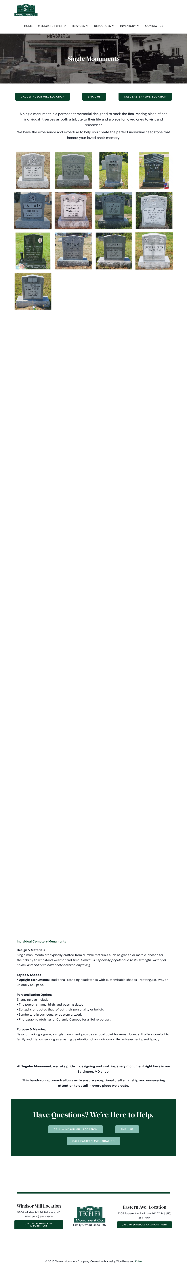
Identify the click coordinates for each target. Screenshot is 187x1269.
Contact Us (154, 26)
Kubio (138, 1261)
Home (28, 26)
